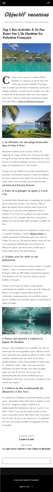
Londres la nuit (26, 438)
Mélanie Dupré (37, 233)
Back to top (25, 487)
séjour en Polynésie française (31, 101)
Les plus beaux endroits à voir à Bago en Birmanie (26, 447)
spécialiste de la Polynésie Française (18, 184)
